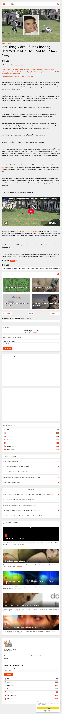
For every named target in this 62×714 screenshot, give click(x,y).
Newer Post (7, 313)
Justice (9, 43)
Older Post (55, 313)
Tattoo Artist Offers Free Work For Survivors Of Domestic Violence (44, 288)
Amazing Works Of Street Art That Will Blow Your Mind (18, 76)
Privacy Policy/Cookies (36, 655)
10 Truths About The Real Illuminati (17, 539)
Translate (35, 332)
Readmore (22, 544)
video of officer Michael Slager (30, 231)
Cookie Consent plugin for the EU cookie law (48, 711)
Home (3, 43)
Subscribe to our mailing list (9, 341)
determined (5, 167)
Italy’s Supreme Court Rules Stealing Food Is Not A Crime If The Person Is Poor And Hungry (28, 69)
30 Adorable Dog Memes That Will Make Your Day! (23, 605)
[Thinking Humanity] (12, 4)
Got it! (48, 708)
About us (6, 658)
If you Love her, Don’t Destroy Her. (17, 561)
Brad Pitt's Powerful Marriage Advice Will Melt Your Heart (25, 627)
